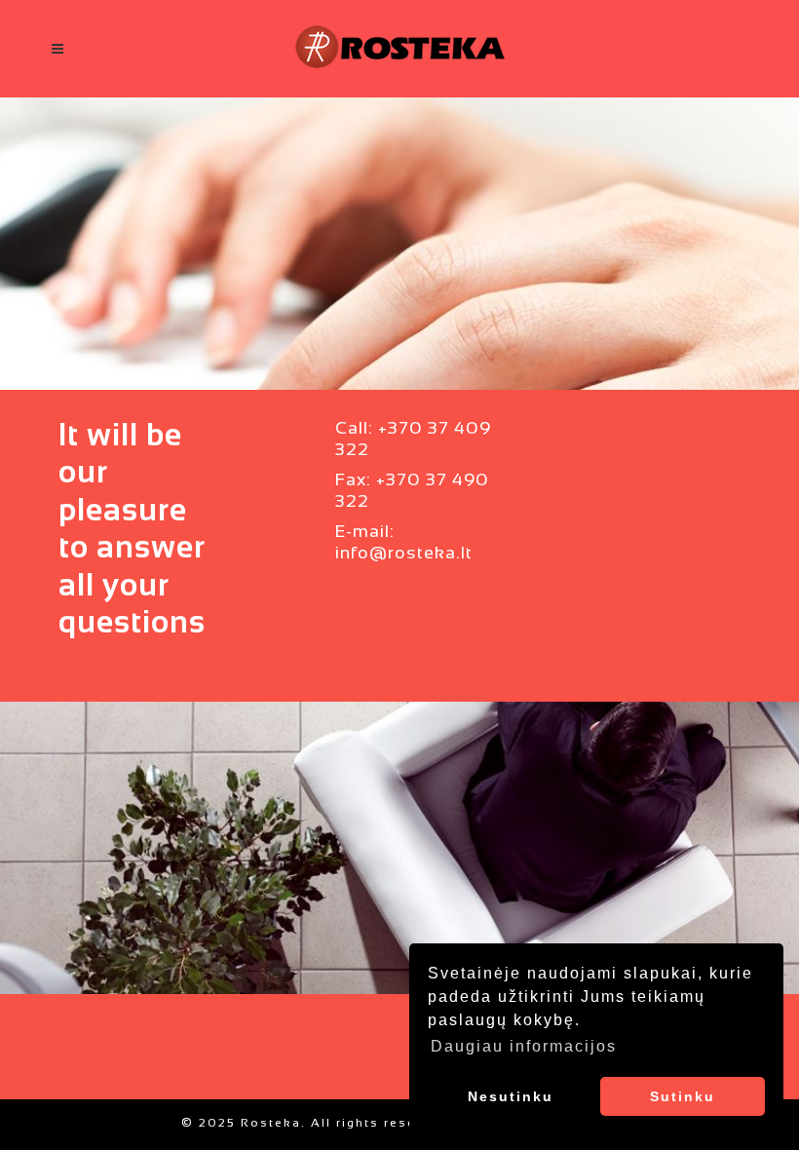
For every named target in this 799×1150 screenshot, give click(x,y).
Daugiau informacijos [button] (524, 1046)
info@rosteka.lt (404, 554)
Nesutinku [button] (510, 1096)
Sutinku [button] (682, 1096)
